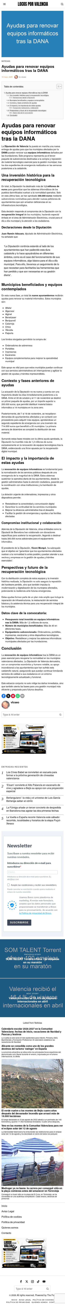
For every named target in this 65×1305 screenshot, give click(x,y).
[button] (60, 715)
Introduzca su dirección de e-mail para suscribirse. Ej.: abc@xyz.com (29, 878)
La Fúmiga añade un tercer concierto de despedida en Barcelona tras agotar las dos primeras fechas (33, 809)
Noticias (6, 61)
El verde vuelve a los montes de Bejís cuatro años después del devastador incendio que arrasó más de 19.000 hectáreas (30, 1113)
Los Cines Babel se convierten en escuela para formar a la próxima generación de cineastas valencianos (31, 775)
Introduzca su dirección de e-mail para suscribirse (29, 865)
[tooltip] (4, 696)
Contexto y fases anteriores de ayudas (23, 103)
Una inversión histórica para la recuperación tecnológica (29, 95)
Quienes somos (10, 1227)
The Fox (51, 1295)
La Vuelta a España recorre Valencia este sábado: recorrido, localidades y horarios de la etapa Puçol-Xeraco (33, 820)
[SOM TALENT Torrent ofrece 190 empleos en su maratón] (32, 958)
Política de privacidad (13, 1222)
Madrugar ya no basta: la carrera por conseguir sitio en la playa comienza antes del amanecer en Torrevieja (32, 1189)
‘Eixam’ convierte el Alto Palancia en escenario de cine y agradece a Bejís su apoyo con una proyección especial (34, 788)
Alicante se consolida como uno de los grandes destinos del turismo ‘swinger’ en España (28, 1047)
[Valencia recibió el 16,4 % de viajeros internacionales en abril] (32, 997)
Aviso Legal (8, 1211)
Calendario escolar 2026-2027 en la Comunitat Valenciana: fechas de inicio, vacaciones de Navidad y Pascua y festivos (31, 1031)
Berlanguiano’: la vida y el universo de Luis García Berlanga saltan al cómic (33, 799)
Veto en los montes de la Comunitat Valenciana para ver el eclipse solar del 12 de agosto (32, 1127)
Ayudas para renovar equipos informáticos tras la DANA (27, 92)
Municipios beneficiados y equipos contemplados (27, 100)
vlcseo (23, 77)
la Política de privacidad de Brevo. (35, 913)
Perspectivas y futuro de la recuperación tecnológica (28, 110)
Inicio (4, 1206)
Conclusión (13, 115)
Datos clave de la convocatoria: (23, 113)
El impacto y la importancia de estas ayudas (25, 105)
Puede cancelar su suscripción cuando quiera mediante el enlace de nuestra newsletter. (31, 890)
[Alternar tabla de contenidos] (57, 86)
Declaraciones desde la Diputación (24, 98)
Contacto (6, 1233)
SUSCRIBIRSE (19, 922)
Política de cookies (12, 1216)
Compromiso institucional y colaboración (25, 108)
